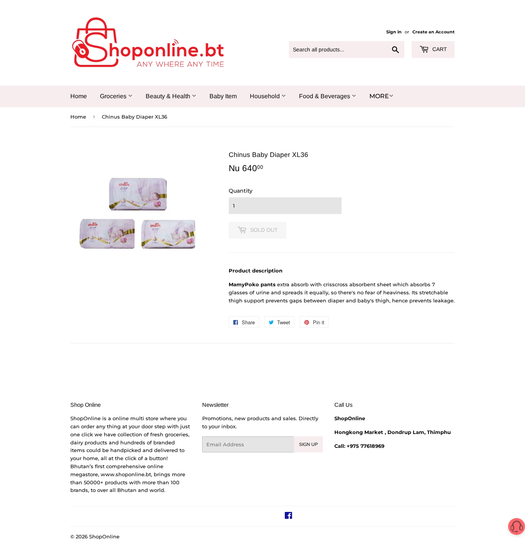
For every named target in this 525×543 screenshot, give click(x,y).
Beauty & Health (169, 96)
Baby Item (223, 96)
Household (265, 96)
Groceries (114, 96)
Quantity (241, 190)
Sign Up (308, 444)
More (379, 96)
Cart (439, 49)
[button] (516, 528)
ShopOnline (104, 536)
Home (78, 96)
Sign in (394, 32)
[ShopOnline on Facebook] (288, 516)
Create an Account (433, 32)
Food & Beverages (325, 96)
